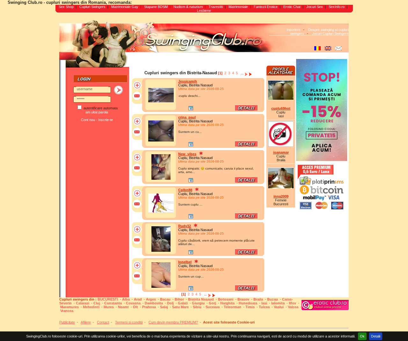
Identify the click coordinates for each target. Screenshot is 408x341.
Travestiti (215, 7)
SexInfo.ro (337, 7)
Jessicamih (187, 81)
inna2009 (280, 196)
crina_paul (187, 117)
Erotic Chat (292, 7)
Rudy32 (184, 226)
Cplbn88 (185, 190)
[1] (220, 73)
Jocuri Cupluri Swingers (330, 33)
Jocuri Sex (314, 7)
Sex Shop (66, 7)
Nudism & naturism (188, 7)
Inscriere (293, 30)
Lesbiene (204, 10)
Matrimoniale (238, 7)
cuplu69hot (280, 108)
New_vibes (187, 154)
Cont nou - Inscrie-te (97, 120)
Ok (362, 336)
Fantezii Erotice (266, 7)
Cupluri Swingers (92, 7)
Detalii (375, 336)
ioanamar (281, 152)
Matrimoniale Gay (124, 7)
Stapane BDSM (156, 7)
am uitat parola (96, 112)
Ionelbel (185, 262)
